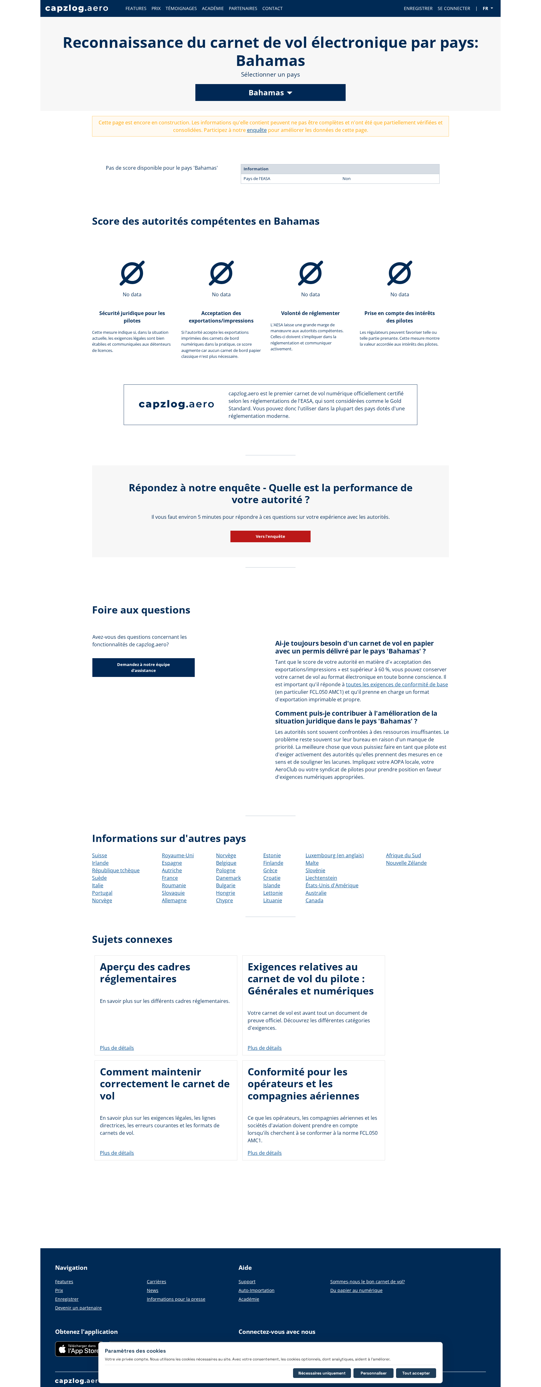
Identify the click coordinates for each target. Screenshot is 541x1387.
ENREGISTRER (418, 8)
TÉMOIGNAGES (181, 8)
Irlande (100, 862)
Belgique (226, 862)
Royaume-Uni (178, 855)
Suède (99, 877)
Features (64, 1281)
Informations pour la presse (176, 1299)
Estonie (272, 855)
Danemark (228, 877)
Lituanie (272, 900)
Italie (97, 885)
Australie (316, 892)
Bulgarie (225, 885)
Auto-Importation (257, 1290)
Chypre (224, 900)
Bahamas (266, 92)
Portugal (102, 892)
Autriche (172, 870)
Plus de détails (117, 1047)
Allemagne (174, 900)
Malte (312, 862)
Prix (59, 1290)
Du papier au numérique (356, 1290)
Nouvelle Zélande (406, 862)
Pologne (225, 870)
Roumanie (174, 885)
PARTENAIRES (243, 8)
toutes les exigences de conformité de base (397, 684)
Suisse (99, 855)
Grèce (270, 870)
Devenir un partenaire (78, 1308)
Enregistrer (67, 1299)
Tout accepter (416, 1373)
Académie (249, 1299)
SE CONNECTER (454, 8)
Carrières (156, 1281)
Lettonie (273, 892)
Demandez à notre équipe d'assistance (143, 667)
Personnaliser (374, 1373)
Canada (314, 900)
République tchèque (116, 870)
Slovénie (315, 870)
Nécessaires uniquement (322, 1373)
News (152, 1290)
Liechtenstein (321, 877)
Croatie (272, 877)
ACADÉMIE (213, 8)
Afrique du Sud (403, 855)
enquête (257, 130)
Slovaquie (173, 892)
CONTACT (272, 8)
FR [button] (486, 8)
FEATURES (136, 8)
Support (247, 1281)
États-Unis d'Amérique (332, 885)
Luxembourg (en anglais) (335, 855)
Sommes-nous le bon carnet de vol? (367, 1281)
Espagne (172, 862)
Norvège (102, 900)
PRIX (156, 8)
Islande (271, 885)
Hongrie (225, 892)
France (170, 877)
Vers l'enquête (270, 536)
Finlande (273, 862)
